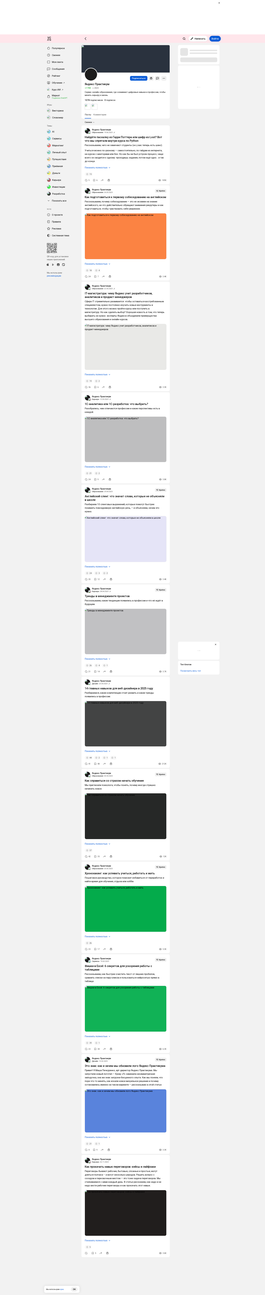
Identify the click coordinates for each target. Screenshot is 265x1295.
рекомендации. (54, 276)
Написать (200, 38)
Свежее (88, 122)
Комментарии (99, 114)
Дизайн (95, 684)
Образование (97, 132)
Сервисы (96, 961)
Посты (88, 114)
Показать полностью (96, 167)
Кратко (162, 191)
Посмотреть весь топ (190, 671)
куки (62, 1289)
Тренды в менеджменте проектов (107, 596)
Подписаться (138, 78)
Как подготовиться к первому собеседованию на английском (125, 197)
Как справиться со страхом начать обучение (114, 780)
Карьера (95, 399)
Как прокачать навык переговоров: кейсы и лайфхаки (120, 1166)
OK (74, 1289)
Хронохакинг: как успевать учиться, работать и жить (120, 873)
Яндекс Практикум (101, 129)
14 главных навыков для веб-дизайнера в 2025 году (119, 688)
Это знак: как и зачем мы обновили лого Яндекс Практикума (125, 1066)
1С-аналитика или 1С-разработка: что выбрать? (116, 404)
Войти (215, 38)
